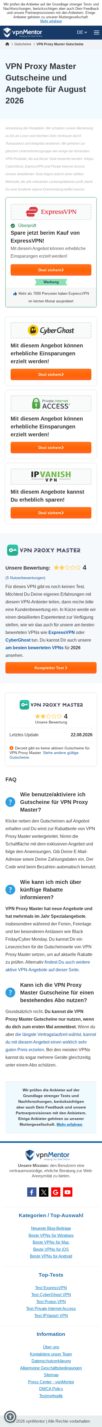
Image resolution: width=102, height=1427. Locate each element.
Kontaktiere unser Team (51, 1354)
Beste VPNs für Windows (51, 1235)
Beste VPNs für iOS (51, 1249)
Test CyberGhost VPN (51, 1294)
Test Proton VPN (51, 1301)
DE (80, 32)
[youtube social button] (67, 1192)
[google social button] (55, 1192)
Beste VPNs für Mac (51, 1242)
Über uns (51, 1347)
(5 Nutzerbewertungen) (25, 578)
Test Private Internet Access (51, 1308)
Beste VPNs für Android (51, 1256)
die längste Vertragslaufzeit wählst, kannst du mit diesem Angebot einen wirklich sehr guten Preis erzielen (50, 1042)
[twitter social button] (43, 1192)
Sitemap (51, 1374)
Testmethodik (51, 1395)
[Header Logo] (23, 33)
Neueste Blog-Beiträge (51, 1228)
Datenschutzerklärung (51, 1361)
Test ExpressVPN (51, 1287)
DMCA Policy (51, 1388)
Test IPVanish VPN (51, 1315)
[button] (10, 1417)
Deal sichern (49, 270)
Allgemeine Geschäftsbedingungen (51, 1368)
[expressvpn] (51, 252)
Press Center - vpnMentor (51, 1382)
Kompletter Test (50, 668)
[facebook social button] (31, 1192)
